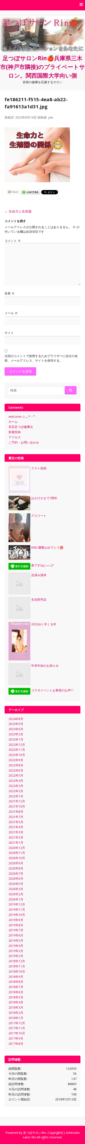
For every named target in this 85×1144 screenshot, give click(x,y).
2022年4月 (15, 780)
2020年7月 (15, 873)
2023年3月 (15, 734)
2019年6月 (15, 935)
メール (11, 313)
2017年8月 (15, 1044)
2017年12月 (16, 1023)
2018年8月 (15, 982)
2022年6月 (15, 770)
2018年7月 (15, 987)
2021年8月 (15, 811)
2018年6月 (15, 992)
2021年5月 (15, 822)
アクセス (14, 437)
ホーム (13, 421)
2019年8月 (15, 925)
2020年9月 (15, 863)
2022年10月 (16, 755)
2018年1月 (15, 1018)
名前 (10, 293)
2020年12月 (16, 848)
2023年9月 (15, 724)
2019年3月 (15, 951)
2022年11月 (16, 750)
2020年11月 (16, 853)
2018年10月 (16, 971)
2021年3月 (15, 832)
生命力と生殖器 (18, 211)
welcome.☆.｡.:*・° (21, 416)
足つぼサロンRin (34, 1133)
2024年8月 (15, 719)
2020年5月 (15, 884)
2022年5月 (15, 775)
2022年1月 (15, 796)
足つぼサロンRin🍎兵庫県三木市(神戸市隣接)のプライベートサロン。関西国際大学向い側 (42, 66)
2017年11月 (16, 1028)
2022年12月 (16, 745)
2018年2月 (15, 1013)
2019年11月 (16, 909)
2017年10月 (16, 1033)
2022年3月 (15, 786)
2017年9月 (15, 1038)
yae (50, 117)
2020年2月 (15, 894)
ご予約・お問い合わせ (23, 442)
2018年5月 (15, 997)
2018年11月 (16, 966)
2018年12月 (16, 961)
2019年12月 (16, 904)
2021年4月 (15, 827)
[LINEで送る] (30, 192)
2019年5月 (15, 940)
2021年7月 (15, 817)
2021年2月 (15, 837)
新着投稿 (14, 432)
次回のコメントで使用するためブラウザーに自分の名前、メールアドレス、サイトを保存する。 (41, 358)
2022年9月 (15, 760)
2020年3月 (15, 889)
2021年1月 (15, 842)
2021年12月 (16, 801)
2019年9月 (15, 920)
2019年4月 (15, 946)
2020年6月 (15, 878)
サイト (9, 333)
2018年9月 (15, 977)
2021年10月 (16, 806)
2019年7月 (15, 930)
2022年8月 (15, 765)
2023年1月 (15, 739)
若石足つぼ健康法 (20, 427)
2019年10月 (16, 915)
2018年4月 (15, 1002)
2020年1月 (15, 899)
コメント (13, 241)
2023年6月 (15, 729)
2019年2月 (15, 956)
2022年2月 (15, 791)
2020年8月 (15, 868)
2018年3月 (15, 1007)
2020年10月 (16, 858)
